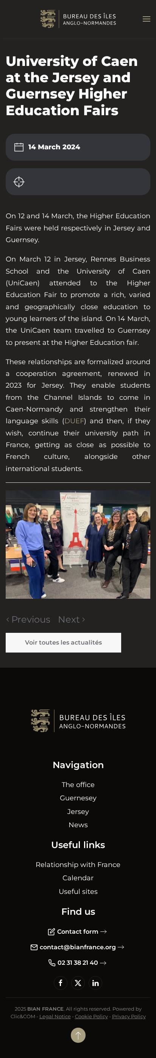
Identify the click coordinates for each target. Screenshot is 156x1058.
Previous (30, 619)
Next (69, 619)
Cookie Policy (91, 1016)
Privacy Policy (129, 1016)
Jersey (78, 812)
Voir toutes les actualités (63, 642)
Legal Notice (55, 1016)
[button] (146, 19)
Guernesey (78, 798)
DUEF (74, 421)
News (78, 825)
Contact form (77, 931)
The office (78, 785)
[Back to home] (78, 19)
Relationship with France (78, 865)
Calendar (78, 878)
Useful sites (78, 891)
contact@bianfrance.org (78, 947)
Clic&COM (23, 1016)
